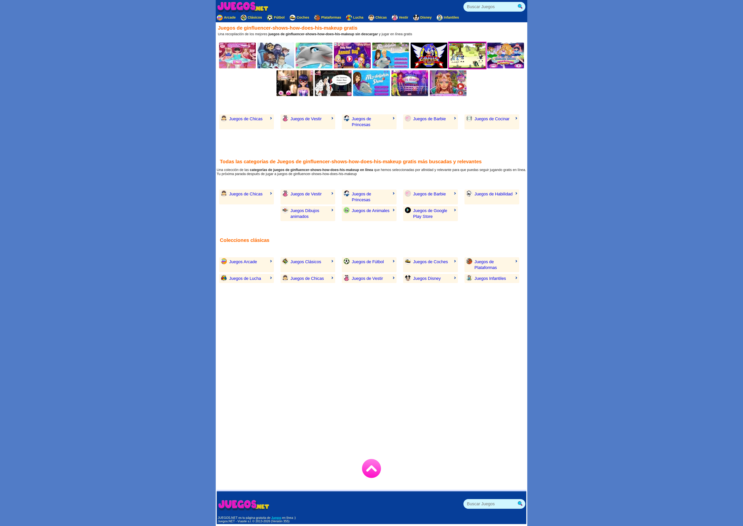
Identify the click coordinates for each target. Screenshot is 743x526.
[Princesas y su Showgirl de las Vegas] (409, 83)
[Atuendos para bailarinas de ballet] (237, 55)
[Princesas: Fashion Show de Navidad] (333, 83)
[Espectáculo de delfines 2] (390, 55)
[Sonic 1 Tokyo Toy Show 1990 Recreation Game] (429, 55)
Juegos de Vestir (306, 118)
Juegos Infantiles (490, 278)
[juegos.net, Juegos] (243, 7)
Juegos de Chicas (246, 118)
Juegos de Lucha (245, 278)
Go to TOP (371, 468)
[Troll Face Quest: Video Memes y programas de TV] (275, 55)
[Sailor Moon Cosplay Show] (505, 55)
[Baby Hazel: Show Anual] (352, 55)
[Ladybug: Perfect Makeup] (294, 83)
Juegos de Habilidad (493, 194)
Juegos (276, 517)
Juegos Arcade (243, 261)
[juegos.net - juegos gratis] (244, 505)
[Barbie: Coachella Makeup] (448, 83)
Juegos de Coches (430, 261)
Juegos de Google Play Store (430, 213)
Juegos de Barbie (429, 118)
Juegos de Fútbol (368, 261)
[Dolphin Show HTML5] (371, 83)
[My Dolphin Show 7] (314, 55)
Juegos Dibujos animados (304, 213)
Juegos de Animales (370, 210)
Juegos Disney (427, 278)
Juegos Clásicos (305, 261)
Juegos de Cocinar (491, 118)
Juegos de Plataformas (485, 264)
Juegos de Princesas (361, 121)
